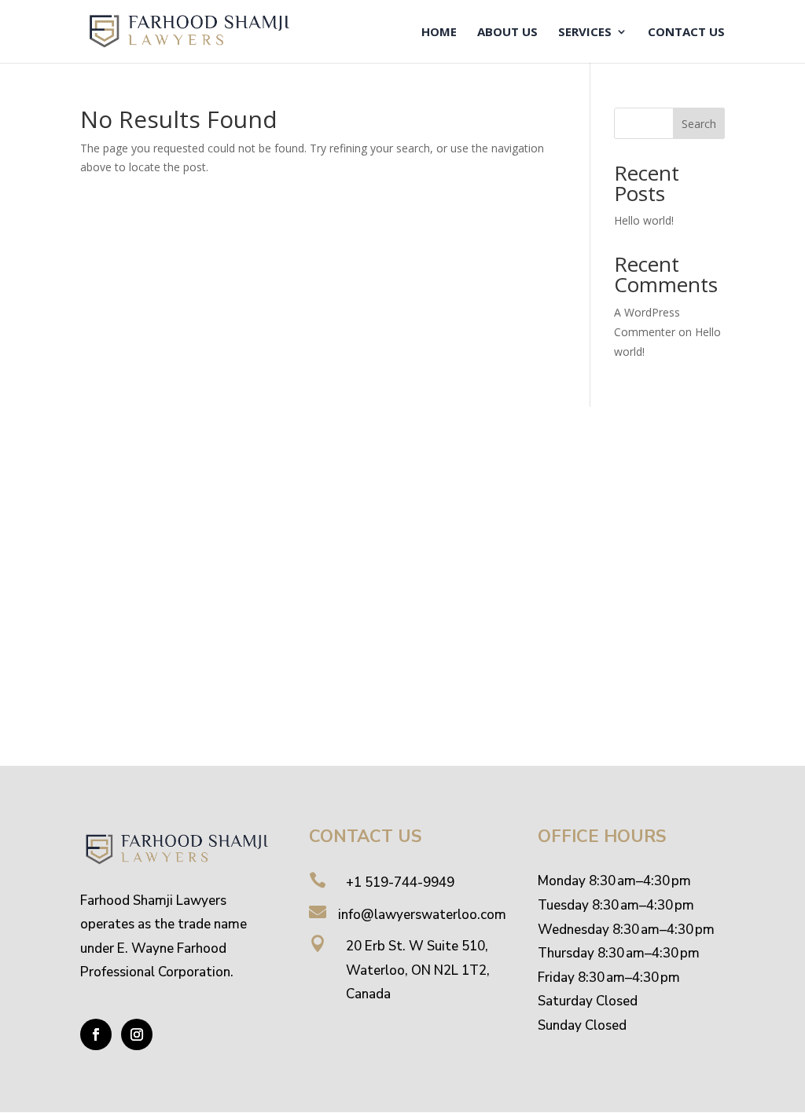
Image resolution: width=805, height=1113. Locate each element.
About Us (507, 32)
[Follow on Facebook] (96, 1034)
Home (439, 32)
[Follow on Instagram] (137, 1034)
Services (585, 32)
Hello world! (644, 220)
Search (699, 123)
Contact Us (686, 32)
